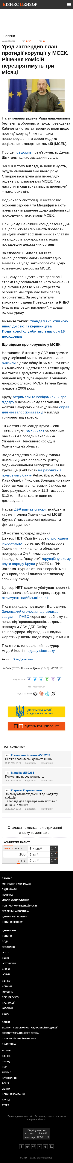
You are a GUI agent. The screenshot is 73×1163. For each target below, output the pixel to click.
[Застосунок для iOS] (45, 1146)
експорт (7, 1050)
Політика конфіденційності (19, 905)
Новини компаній (13, 1094)
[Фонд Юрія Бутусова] (36, 711)
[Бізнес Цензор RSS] (51, 1146)
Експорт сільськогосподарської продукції (29, 1027)
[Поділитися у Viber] (53, 679)
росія (5, 1083)
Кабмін (11, 668)
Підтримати (9, 889)
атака (5, 1105)
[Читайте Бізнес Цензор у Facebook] (21, 1146)
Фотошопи (9, 963)
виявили (9, 363)
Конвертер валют (17, 842)
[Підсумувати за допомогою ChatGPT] (35, 693)
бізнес (6, 1056)
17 (44, 41)
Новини (9, 36)
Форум (6, 974)
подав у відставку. (40, 651)
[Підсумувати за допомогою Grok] (53, 693)
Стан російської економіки (19, 1038)
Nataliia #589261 (22, 772)
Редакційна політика (15, 911)
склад (6, 1061)
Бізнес (6, 981)
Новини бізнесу (12, 922)
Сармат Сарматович (26, 790)
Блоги (6, 969)
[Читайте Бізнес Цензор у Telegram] (33, 1146)
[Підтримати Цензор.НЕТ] (36, 726)
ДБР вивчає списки (30, 509)
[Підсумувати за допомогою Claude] (41, 693)
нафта (6, 1099)
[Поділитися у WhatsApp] (47, 679)
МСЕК (57, 668)
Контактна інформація (16, 884)
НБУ (4, 1067)
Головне (7, 992)
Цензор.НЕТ (9, 930)
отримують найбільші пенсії (25, 598)
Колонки (7, 1008)
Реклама (7, 895)
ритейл (6, 1072)
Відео (5, 958)
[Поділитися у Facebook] (29, 679)
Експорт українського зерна (20, 1033)
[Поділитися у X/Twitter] (35, 679)
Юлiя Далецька (22, 659)
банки (6, 1022)
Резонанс (8, 947)
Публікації (8, 1003)
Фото (5, 952)
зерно (6, 1089)
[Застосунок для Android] (39, 1146)
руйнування (10, 1078)
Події (5, 941)
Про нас (7, 878)
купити (18, 848)
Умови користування (15, 900)
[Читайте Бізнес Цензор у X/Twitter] (27, 1146)
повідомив (23, 152)
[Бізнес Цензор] (20, 5)
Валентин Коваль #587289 (30, 755)
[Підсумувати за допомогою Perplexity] (47, 693)
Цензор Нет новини (14, 916)
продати (8, 848)
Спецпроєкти (10, 997)
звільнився (35, 431)
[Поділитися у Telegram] (41, 679)
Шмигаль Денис (35, 668)
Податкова (9, 1044)
